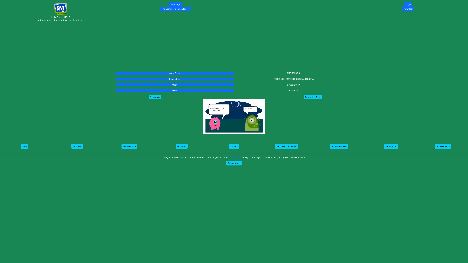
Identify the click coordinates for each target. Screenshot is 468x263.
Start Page (175, 4)
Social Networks (338, 146)
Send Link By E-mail (313, 97)
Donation (181, 146)
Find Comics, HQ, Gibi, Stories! (175, 9)
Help (25, 146)
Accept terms (234, 163)
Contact (234, 146)
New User (408, 9)
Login (408, 4)
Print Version (155, 97)
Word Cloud (390, 146)
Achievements (443, 146)
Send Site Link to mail (286, 146)
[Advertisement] (234, 40)
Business (77, 146)
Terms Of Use (129, 146)
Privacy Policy (235, 157)
